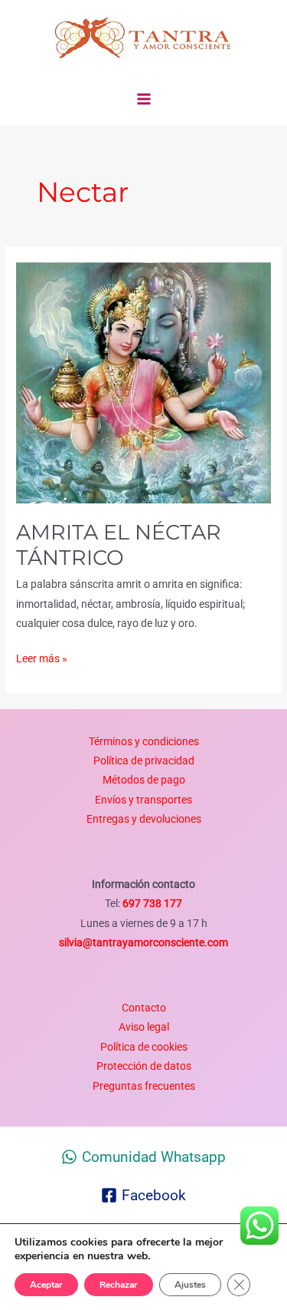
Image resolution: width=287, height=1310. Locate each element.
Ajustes (190, 1285)
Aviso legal (144, 1027)
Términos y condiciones (144, 741)
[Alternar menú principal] (143, 99)
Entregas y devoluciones (143, 819)
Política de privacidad (143, 760)
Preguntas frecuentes (144, 1086)
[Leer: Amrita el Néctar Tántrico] (143, 382)
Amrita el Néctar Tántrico (118, 545)
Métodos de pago (144, 780)
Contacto (144, 1007)
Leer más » (41, 657)
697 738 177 (151, 903)
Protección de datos (143, 1066)
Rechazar (118, 1285)
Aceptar (46, 1285)
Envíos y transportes (143, 800)
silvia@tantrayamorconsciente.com (143, 942)
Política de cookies (144, 1047)
